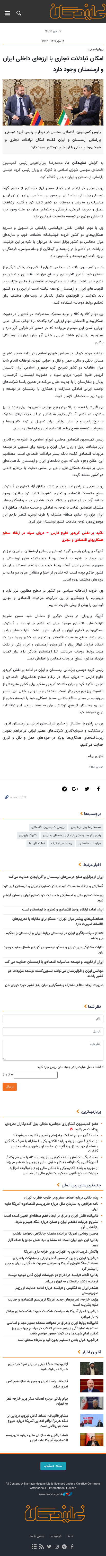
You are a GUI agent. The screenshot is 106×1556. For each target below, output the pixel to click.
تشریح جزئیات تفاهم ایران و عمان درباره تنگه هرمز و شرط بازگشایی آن (56, 1224)
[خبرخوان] (42, 1547)
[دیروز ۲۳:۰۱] (91, 1368)
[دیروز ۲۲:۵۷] (91, 1403)
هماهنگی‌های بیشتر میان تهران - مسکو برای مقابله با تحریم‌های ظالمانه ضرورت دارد (57, 921)
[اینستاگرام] (57, 1547)
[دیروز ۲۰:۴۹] (91, 1439)
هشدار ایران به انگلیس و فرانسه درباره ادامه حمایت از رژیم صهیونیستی (56, 1290)
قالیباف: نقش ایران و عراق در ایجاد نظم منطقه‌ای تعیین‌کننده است (51, 1216)
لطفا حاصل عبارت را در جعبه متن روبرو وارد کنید (70, 1067)
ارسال (9, 1086)
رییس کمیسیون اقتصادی (48, 827)
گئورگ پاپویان (28, 835)
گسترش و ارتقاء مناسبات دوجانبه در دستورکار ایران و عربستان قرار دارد (53, 886)
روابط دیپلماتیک (61, 843)
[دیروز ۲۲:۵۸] (91, 1385)
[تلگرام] (64, 1547)
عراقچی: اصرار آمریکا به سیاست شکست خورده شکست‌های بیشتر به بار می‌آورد (52, 1314)
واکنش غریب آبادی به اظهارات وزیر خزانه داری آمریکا (61, 1252)
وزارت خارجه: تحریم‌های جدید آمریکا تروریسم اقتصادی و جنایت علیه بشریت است (53, 1302)
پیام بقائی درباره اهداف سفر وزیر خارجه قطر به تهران (61, 1198)
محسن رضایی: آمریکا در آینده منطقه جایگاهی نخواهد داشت (55, 1234)
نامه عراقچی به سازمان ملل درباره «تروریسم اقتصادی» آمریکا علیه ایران (51, 1206)
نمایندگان (76, 12)
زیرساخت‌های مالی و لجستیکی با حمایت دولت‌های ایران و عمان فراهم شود (53, 898)
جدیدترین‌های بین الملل (81, 1185)
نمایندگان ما (37, 843)
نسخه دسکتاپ (53, 1466)
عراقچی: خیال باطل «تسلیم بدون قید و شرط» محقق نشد (58, 1340)
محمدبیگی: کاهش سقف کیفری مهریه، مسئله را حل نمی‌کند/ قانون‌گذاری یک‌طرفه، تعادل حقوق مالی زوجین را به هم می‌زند (52, 1159)
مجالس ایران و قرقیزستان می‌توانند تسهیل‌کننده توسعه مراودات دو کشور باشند (55, 973)
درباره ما (56, 1536)
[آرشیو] (34, 1547)
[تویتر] (49, 1547)
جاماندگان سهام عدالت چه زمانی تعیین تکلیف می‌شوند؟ (55, 1135)
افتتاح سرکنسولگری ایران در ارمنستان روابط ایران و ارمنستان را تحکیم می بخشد (54, 935)
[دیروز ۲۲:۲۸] (91, 1420)
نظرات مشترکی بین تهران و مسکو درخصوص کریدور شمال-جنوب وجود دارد (53, 950)
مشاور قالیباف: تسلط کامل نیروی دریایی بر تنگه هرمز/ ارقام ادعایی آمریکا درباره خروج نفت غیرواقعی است (37, 1421)
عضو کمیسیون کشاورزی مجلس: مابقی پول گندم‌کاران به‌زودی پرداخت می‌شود (51, 1126)
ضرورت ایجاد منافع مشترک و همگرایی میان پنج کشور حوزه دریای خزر (54, 985)
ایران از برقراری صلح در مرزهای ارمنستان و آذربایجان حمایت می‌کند (56, 877)
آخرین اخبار (92, 1352)
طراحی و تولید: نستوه (51, 1494)
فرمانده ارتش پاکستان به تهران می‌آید (71, 1282)
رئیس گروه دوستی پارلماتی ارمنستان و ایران (72, 835)
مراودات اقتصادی (89, 843)
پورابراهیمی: (95, 49)
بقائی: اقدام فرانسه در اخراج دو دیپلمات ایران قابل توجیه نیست (53, 1275)
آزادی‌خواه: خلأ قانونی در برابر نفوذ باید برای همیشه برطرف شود (38, 1367)
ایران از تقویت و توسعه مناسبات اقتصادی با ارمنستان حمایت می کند (54, 962)
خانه (70, 1536)
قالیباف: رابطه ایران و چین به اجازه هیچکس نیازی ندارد (37, 1384)
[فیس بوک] (71, 1547)
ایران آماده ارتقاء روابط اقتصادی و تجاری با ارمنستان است (62, 910)
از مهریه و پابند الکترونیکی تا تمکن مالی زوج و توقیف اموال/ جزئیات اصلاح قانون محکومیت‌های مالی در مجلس (54, 1170)
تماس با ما (37, 1536)
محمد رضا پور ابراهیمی (86, 827)
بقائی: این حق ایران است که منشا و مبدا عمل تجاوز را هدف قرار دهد (53, 1243)
